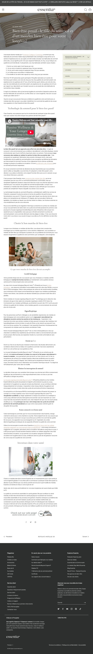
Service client (11, 592)
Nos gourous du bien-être (74, 574)
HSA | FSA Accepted (13, 606)
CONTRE (67, 76)
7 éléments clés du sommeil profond (42, 571)
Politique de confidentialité (69, 645)
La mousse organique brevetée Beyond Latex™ (18, 380)
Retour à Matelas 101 (46, 537)
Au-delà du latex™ (37, 562)
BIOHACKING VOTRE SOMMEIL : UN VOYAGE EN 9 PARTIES (74, 57)
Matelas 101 (35, 568)
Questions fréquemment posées (16, 590)
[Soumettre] (85, 603)
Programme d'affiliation (13, 598)
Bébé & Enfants (11, 565)
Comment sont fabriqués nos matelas (42, 560)
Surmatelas (10, 571)
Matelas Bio (10, 557)
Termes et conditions (55, 645)
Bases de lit (10, 568)
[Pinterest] (76, 609)
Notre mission (36, 557)
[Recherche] (86, 10)
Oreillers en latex (12, 560)
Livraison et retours (12, 595)
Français (9, 645)
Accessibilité (82, 645)
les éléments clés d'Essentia (44, 163)
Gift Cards (10, 574)
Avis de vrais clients (72, 576)
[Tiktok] (80, 609)
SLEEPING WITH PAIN (71, 64)
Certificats (35, 574)
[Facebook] (63, 609)
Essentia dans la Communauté (75, 562)
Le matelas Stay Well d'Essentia (76, 565)
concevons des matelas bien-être (35, 178)
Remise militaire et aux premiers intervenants (20, 604)
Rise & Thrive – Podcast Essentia (76, 571)
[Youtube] (67, 609)
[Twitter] (58, 609)
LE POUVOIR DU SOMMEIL (72, 94)
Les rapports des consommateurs (41, 576)
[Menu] (3, 10)
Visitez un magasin (12, 601)
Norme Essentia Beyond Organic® (41, 565)
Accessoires (10, 562)
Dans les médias (72, 560)
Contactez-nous (12, 609)
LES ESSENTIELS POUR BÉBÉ (73, 88)
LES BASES (68, 70)
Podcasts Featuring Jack (74, 557)
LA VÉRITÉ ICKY (69, 82)
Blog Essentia (71, 568)
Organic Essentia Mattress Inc (17, 648)
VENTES (9, 576)
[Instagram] (71, 609)
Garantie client (11, 587)
